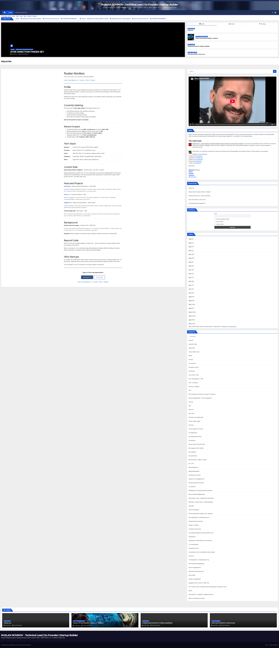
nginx (25, 16)
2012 (190, 285)
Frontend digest (220, 224)
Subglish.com (68, 202)
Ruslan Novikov (24, 54)
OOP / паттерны (193, 382)
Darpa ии (190, 30)
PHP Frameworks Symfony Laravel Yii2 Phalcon (202, 394)
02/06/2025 (15, 54)
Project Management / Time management (200, 398)
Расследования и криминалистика (199, 517)
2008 (190, 300)
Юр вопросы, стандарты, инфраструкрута (201, 594)
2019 (190, 262)
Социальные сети (194, 548)
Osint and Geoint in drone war (196, 54)
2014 (190, 281)
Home (10, 12)
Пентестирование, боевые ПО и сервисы (201, 513)
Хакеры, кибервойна (192, 52)
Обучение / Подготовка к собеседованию (201, 502)
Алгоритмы (192, 440)
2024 (190, 246)
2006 (190, 308)
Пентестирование (194, 509)
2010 (190, 293)
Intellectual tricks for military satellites (31, 51)
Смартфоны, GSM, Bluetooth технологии (200, 540)
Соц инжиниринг (194, 544)
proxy (21, 16)
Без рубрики (192, 452)
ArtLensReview (198, 157)
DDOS (9, 16)
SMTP (17, 16)
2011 (190, 289)
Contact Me (99, 277)
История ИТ (192, 486)
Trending (263, 24)
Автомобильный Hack (195, 436)
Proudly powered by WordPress (8, 645)
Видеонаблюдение (194, 471)
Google (13, 16)
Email (215, 213)
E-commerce (192, 363)
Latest (202, 24)
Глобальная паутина (195, 475)
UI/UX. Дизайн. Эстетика (196, 429)
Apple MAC (192, 348)
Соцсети (191, 556)
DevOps (191, 359)
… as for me (192, 336)
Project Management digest (222, 219)
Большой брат (193, 456)
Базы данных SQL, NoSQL (196, 448)
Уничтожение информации (196, 563)
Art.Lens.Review (202, 154)
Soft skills (191, 413)
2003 (190, 320)
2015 (190, 277)
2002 (190, 323)
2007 (190, 304)
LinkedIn (82, 80)
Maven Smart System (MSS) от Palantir (207, 38)
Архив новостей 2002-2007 (197, 444)
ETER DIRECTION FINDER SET (197, 203)
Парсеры (191, 506)
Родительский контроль (196, 521)
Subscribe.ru (233, 326)
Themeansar (28, 645)
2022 (190, 250)
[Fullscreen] (274, 124)
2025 (190, 243)
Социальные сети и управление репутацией (202, 552)
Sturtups (191, 425)
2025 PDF (192, 177)
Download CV (87, 277)
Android (191, 340)
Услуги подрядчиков (195, 567)
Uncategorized (14, 49)
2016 (190, 273)
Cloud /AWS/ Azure (194, 352)
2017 (190, 269)
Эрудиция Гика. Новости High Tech (199, 583)
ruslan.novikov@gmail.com (71, 80)
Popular (232, 24)
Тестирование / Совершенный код (199, 559)
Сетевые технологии (195, 529)
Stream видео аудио (194, 421)
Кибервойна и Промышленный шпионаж (200, 490)
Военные (35, 16)
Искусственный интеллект (201, 36)
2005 (190, 312)
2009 (190, 296)
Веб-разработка (193, 467)
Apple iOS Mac (193, 344)
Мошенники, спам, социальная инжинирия (201, 498)
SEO (190, 405)
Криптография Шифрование (197, 494)
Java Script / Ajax (194, 375)
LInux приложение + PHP (196, 379)
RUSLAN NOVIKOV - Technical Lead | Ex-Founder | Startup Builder (139, 4)
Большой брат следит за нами (197, 459)
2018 (190, 266)
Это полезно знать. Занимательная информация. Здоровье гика (207, 586)
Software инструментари (196, 417)
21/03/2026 (77, 625)
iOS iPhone (192, 371)
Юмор (190, 590)
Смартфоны (192, 536)
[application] (232, 101)
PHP (190, 390)
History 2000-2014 (21, 12)
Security (191, 402)
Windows (29, 16)
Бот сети (191, 463)
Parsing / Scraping (194, 386)
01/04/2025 (216, 625)
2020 (190, 258)
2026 (190, 239)
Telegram (92, 80)
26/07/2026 (8, 625)
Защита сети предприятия (196, 479)
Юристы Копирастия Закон (197, 598)
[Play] (190, 124)
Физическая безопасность (196, 571)
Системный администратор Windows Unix (201, 533)
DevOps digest (219, 221)
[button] (272, 12)
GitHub (87, 80)
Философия (192, 575)
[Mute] (272, 124)
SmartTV (191, 409)
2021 (190, 254)
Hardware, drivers (194, 367)
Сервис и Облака (194, 525)
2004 (190, 316)
